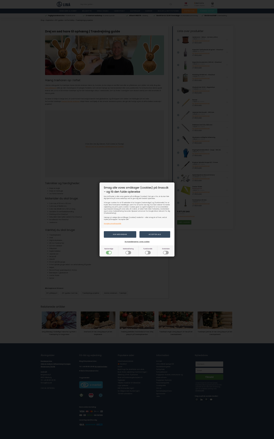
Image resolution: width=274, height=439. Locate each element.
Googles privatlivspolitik (112, 223)
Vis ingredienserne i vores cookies (137, 242)
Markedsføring (128, 249)
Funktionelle (147, 249)
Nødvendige (108, 249)
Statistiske (166, 249)
